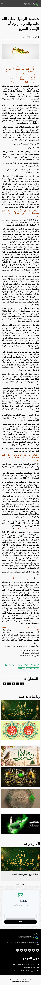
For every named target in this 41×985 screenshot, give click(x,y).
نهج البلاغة (21, 668)
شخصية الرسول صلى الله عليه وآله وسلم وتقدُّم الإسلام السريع (20, 24)
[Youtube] (21, 950)
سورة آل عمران (11, 665)
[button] (1, 3)
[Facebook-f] (33, 950)
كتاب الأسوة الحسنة (32, 668)
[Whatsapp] (17, 950)
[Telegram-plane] (25, 950)
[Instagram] (29, 950)
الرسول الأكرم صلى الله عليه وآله (28, 665)
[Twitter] (37, 950)
